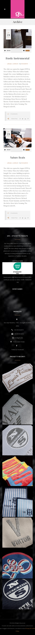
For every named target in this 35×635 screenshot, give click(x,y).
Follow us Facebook (17, 349)
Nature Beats (17, 157)
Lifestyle (9, 64)
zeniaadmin (24, 64)
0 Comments (14, 114)
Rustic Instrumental (17, 58)
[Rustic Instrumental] (18, 38)
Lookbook (15, 64)
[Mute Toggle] (24, 50)
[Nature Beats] (18, 137)
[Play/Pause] (5, 50)
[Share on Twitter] (22, 119)
